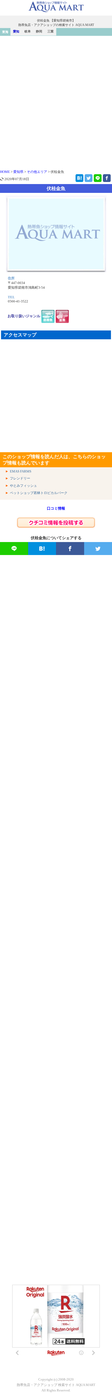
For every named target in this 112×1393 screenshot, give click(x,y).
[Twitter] (88, 178)
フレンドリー (20, 478)
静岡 (39, 31)
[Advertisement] (56, 94)
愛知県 (18, 172)
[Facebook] (107, 178)
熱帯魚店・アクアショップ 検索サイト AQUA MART (56, 1385)
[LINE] (98, 178)
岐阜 (27, 31)
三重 (50, 31)
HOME (5, 172)
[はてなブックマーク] (79, 178)
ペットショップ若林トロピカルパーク (38, 493)
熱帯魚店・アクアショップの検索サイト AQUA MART (56, 25)
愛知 (16, 31)
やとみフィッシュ (23, 486)
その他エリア (37, 172)
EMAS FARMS (20, 471)
